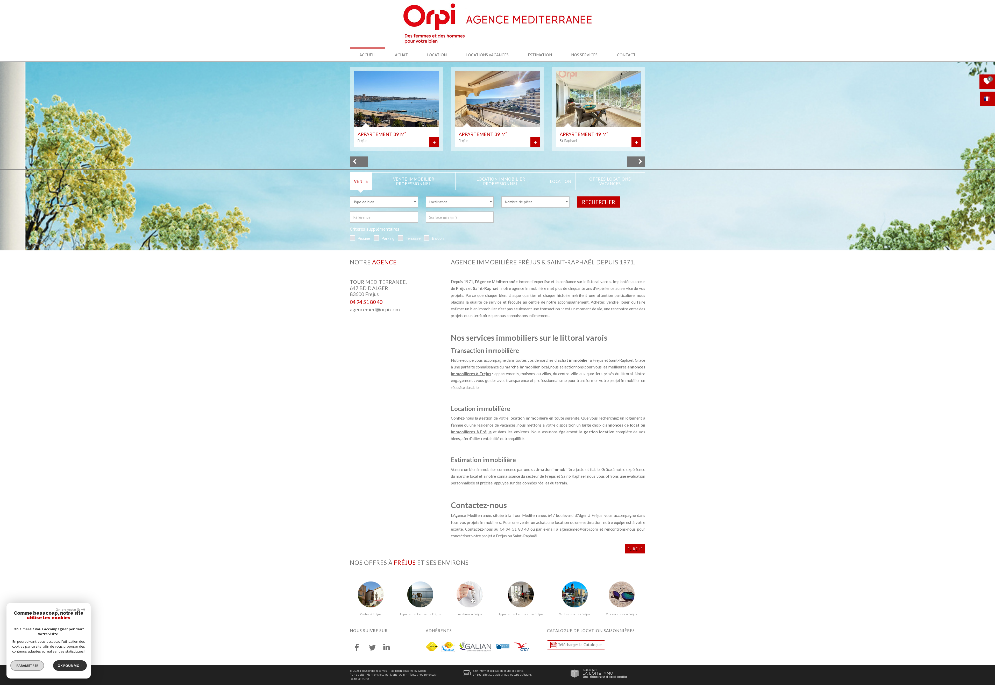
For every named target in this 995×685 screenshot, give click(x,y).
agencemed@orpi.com (375, 309)
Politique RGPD (359, 679)
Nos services (584, 54)
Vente (361, 181)
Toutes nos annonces (422, 674)
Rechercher (598, 202)
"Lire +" (635, 548)
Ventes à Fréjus (370, 614)
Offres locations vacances (610, 181)
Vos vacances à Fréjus (621, 614)
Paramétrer (27, 665)
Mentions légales (377, 674)
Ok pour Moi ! (70, 665)
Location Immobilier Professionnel (500, 181)
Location (437, 54)
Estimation (540, 54)
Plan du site (357, 674)
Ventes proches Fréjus (574, 614)
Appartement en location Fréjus (521, 614)
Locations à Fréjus (469, 614)
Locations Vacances (487, 54)
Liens (393, 674)
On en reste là (67, 609)
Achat (401, 54)
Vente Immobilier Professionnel (413, 181)
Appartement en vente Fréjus (420, 614)
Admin (403, 674)
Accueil (367, 54)
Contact (626, 54)
